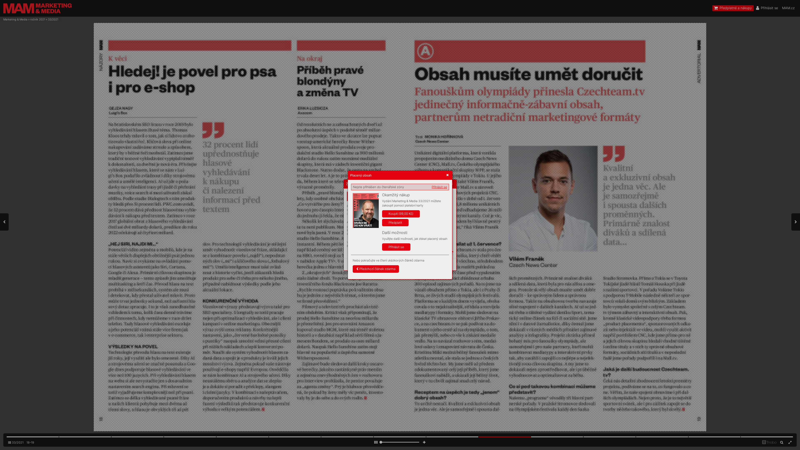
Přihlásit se (439, 187)
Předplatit (395, 223)
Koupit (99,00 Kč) (401, 214)
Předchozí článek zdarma (377, 269)
